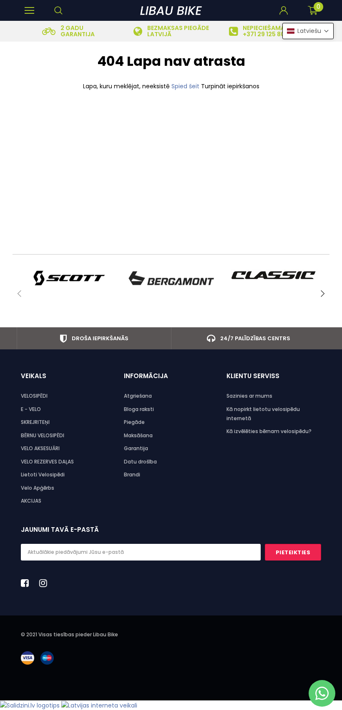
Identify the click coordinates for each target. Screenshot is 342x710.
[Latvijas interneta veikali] (99, 705)
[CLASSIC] (274, 274)
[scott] (68, 278)
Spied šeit (186, 86)
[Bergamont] (171, 278)
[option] (68, 31)
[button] (308, 31)
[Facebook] (27, 583)
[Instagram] (45, 583)
